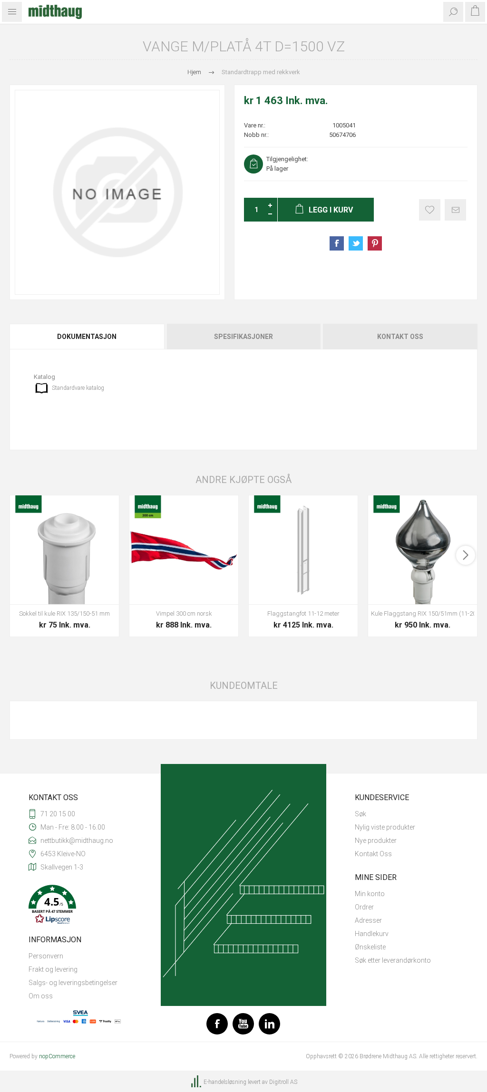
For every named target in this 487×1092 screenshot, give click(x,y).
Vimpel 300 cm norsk (184, 613)
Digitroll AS (283, 1082)
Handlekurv (372, 933)
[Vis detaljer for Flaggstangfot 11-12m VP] (303, 549)
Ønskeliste (370, 947)
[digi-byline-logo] (197, 1082)
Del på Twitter (356, 243)
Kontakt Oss (373, 854)
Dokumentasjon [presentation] (87, 336)
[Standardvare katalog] (41, 388)
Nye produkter (376, 840)
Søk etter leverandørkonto (393, 960)
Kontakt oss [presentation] (400, 336)
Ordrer (364, 907)
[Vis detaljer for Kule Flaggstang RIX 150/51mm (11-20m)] (422, 549)
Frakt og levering (53, 969)
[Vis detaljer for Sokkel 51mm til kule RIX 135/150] (64, 549)
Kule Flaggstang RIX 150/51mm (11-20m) (422, 613)
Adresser (368, 920)
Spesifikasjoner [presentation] (243, 336)
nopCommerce (57, 1056)
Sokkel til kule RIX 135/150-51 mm (64, 613)
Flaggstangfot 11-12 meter (303, 613)
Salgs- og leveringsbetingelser (73, 982)
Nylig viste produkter (385, 827)
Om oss (41, 996)
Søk (360, 814)
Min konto (370, 894)
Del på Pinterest (375, 243)
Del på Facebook (337, 243)
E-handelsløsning (225, 1082)
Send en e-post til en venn (455, 210)
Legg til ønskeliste (429, 210)
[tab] (88, 336)
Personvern (46, 956)
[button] (80, 905)
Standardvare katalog (78, 388)
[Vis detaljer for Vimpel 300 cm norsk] (183, 549)
